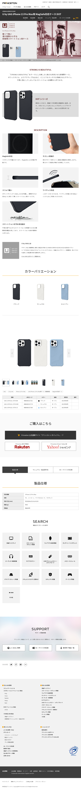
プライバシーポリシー (40, 781)
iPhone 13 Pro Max (20, 391)
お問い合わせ (7, 755)
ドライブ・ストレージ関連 (48, 707)
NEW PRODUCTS (57, 2)
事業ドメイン (42, 771)
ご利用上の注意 (29, 781)
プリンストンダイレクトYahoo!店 (50, 737)
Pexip (6, 700)
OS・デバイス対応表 (65, 470)
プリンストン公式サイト (48, 732)
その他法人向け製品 (9, 714)
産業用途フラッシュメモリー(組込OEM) (14, 719)
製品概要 (25, 18)
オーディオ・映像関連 (47, 698)
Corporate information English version (22, 773)
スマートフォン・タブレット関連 (23, 60)
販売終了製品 (7, 748)
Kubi (6, 703)
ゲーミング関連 (45, 714)
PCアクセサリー (46, 700)
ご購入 (77, 18)
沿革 (31, 771)
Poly (6, 693)
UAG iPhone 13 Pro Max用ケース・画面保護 (39, 391)
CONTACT (45, 2)
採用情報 (57, 771)
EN (78, 2)
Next (69, 353)
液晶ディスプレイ (9, 716)
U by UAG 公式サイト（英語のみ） (31, 256)
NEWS (50, 2)
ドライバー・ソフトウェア (11, 735)
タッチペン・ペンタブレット (49, 695)
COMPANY (65, 2)
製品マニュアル (8, 737)
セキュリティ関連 (46, 712)
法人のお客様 (8, 685)
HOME (3, 60)
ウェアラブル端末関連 (47, 693)
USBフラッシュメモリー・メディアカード (52, 702)
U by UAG (10, 391)
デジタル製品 (9, 60)
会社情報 (4, 771)
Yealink (6, 698)
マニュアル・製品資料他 (40, 470)
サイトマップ (5, 781)
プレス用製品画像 (9, 742)
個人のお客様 (46, 685)
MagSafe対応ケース (57, 391)
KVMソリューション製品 (10, 707)
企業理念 (35, 771)
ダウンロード (7, 732)
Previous (12, 353)
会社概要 (13, 771)
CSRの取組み (50, 771)
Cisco (6, 696)
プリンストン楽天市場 (47, 734)
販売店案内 (44, 730)
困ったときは (8, 727)
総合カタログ (8, 740)
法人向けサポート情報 (9, 753)
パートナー (26, 771)
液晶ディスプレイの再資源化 (11, 751)
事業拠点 (19, 771)
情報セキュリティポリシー (17, 781)
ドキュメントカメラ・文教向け (49, 709)
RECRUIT (71, 2)
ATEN (6, 709)
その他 (43, 716)
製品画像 (32, 18)
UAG (4, 391)
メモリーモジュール (47, 705)
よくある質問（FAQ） (9, 730)
